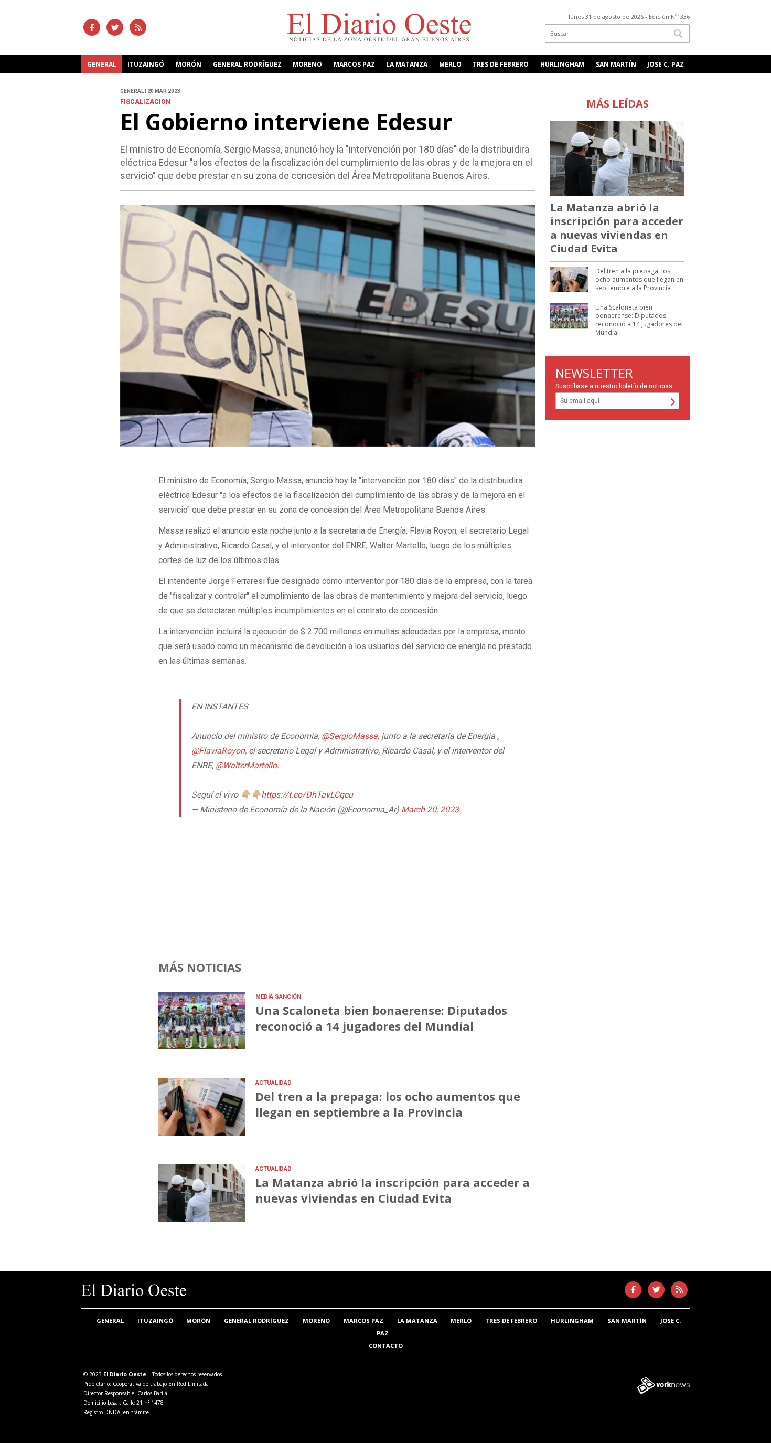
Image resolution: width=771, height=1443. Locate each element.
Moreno (307, 64)
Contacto (386, 1346)
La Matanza (406, 64)
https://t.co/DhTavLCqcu (307, 795)
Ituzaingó (145, 64)
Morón (188, 64)
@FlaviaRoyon (218, 751)
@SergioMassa (350, 736)
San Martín (616, 64)
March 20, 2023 (430, 809)
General (101, 64)
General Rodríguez (247, 64)
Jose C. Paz (665, 64)
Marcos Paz (354, 64)
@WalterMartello (246, 765)
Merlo (450, 64)
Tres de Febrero (501, 64)
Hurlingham (562, 64)
